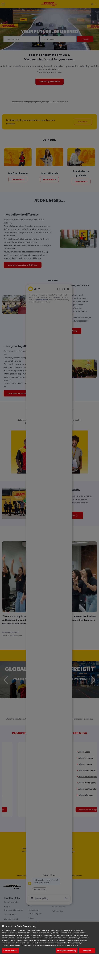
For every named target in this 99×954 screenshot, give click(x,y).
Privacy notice (62, 945)
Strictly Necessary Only (66, 951)
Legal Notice (73, 945)
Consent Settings (10, 951)
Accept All (87, 951)
